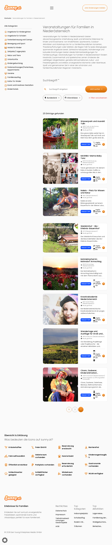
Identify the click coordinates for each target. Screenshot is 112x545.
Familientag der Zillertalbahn (99, 518)
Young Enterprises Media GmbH (28, 532)
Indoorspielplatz (81, 513)
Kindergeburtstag (15, 63)
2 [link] (74, 409)
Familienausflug (14, 77)
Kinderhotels (12, 89)
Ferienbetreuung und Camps (19, 39)
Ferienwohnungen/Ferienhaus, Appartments (20, 68)
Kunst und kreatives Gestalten (20, 85)
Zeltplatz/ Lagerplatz (16, 51)
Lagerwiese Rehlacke (97, 513)
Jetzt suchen (96, 89)
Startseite (7, 18)
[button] (5, 540)
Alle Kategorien (11, 26)
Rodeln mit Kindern (78, 522)
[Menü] (51, 8)
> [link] (80, 409)
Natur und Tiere (14, 55)
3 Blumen (78, 526)
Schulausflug (79, 518)
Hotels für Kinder (14, 47)
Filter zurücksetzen (99, 98)
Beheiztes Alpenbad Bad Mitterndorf (99, 526)
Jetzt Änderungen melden (95, 8)
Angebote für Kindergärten (19, 32)
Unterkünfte (12, 59)
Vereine (10, 73)
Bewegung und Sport (16, 43)
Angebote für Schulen (16, 35)
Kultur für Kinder (14, 81)
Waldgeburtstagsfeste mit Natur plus (100, 522)
